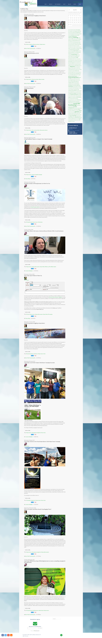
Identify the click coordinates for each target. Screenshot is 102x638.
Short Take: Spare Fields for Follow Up (33, 275)
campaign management (36, 432)
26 (74, 22)
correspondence (76, 89)
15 (80, 17)
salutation (69, 48)
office (71, 117)
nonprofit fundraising (74, 104)
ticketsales (74, 48)
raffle (80, 117)
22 (80, 20)
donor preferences (70, 41)
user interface (79, 69)
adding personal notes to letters (72, 53)
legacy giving (77, 81)
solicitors (36, 353)
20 (76, 20)
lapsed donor (77, 49)
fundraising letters (30, 353)
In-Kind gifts (70, 93)
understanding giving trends (71, 69)
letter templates (70, 61)
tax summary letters (36, 130)
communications (78, 97)
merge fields (76, 86)
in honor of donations (70, 89)
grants (74, 81)
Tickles (72, 48)
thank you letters (36, 44)
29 (80, 22)
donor (80, 90)
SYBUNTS (73, 110)
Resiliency (73, 52)
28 (78, 22)
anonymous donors (44, 130)
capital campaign (39, 174)
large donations (70, 40)
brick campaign (77, 48)
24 (70, 22)
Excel (78, 89)
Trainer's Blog (26, 143)
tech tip (74, 115)
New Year (71, 32)
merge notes (71, 45)
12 (74, 17)
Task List (69, 32)
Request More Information (74, 130)
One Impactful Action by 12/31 (31, 53)
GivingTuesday (29, 222)
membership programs (74, 94)
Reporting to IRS (78, 105)
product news (73, 101)
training (75, 37)
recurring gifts (76, 52)
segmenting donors (74, 118)
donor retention (73, 121)
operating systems (70, 106)
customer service (75, 41)
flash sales (79, 52)
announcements (74, 85)
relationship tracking (71, 90)
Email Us (71, 129)
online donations (78, 73)
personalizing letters (75, 98)
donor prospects (77, 110)
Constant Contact (75, 61)
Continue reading (27, 42)
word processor (77, 117)
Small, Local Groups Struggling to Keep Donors (35, 15)
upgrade (69, 97)
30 (68, 24)
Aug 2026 (75, 9)
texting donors (74, 45)
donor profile (69, 73)
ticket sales (75, 60)
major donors (42, 44)
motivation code (78, 113)
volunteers (41, 222)
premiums (78, 114)
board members (77, 65)
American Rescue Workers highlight (55, 297)
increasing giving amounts (72, 49)
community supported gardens (72, 57)
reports (33, 174)
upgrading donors (77, 56)
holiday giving (71, 98)
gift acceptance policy (70, 109)
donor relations (70, 110)
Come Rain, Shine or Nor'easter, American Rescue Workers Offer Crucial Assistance (43, 231)
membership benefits (75, 40)
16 (68, 20)
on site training (70, 118)
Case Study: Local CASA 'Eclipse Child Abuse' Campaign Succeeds (39, 362)
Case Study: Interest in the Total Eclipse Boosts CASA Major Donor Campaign (42, 441)
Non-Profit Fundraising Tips (30, 48)
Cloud (69, 44)
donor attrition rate (77, 68)
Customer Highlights (29, 270)
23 (68, 22)
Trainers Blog (27, 178)
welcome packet (75, 109)
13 (76, 17)
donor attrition (72, 64)
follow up (47, 266)
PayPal (80, 32)
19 (74, 20)
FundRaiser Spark (53, 266)
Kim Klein (26, 20)
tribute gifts (77, 32)
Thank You (74, 32)
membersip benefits (76, 82)
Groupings (50, 314)
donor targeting (29, 44)
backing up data (70, 52)
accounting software (73, 97)
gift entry (73, 117)
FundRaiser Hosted (76, 44)
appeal (71, 114)
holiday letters (72, 81)
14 (78, 17)
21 (78, 20)
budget (74, 86)
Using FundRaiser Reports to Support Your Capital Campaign (38, 139)
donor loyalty (41, 79)
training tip (70, 86)
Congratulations (78, 101)
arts (44, 353)
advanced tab (73, 102)
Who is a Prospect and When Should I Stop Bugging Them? (37, 509)
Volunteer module (77, 64)
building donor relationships (38, 610)
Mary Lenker (26, 280)
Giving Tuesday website (35, 207)
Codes (28, 314)
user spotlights (74, 93)
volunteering (79, 99)
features (72, 66)
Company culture (71, 82)
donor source (78, 41)
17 (70, 20)
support (70, 115)
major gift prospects (36, 266)
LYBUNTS (75, 90)
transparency (78, 90)
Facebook (72, 56)
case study (43, 432)
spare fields (42, 266)
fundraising (74, 54)
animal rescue (70, 113)
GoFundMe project (72, 65)
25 (72, 22)
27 (76, 22)
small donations (73, 73)
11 (72, 17)
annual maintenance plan (71, 60)
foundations (76, 69)
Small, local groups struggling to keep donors (34, 323)
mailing (69, 114)
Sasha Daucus (26, 235)
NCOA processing (79, 60)
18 (72, 20)
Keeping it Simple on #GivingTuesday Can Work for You (37, 183)
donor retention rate (74, 114)
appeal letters (78, 85)
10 (70, 17)
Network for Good (74, 113)
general (77, 112)
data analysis (79, 94)
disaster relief (70, 102)
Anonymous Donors (28, 88)
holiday (74, 56)
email (69, 98)
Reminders (79, 40)
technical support (72, 44)
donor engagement (79, 118)
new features (79, 86)
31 (70, 24)
